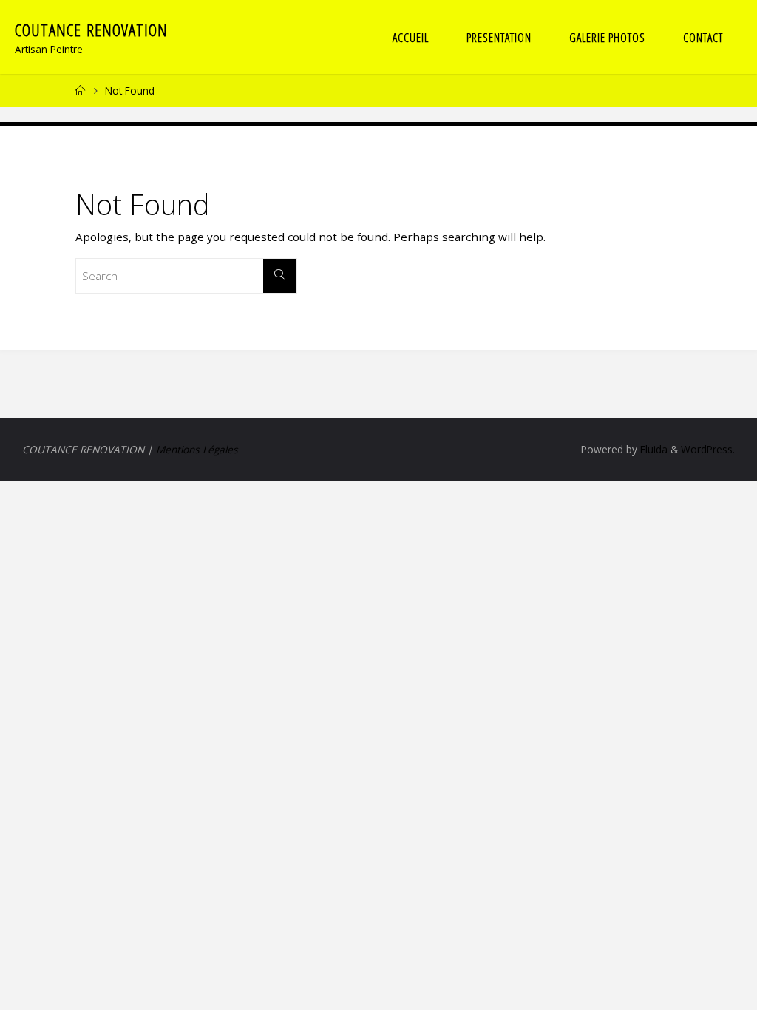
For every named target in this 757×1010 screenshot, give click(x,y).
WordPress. (708, 449)
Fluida (652, 449)
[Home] (80, 91)
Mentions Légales (197, 449)
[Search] (280, 276)
